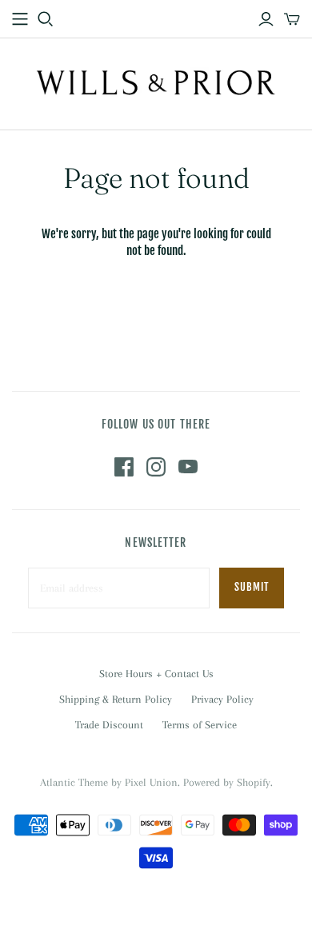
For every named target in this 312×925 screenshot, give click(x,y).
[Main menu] (20, 19)
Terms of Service (199, 725)
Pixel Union (151, 782)
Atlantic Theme (74, 782)
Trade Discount (109, 725)
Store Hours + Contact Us (156, 674)
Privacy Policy (222, 699)
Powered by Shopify (226, 782)
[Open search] (46, 19)
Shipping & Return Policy (115, 699)
